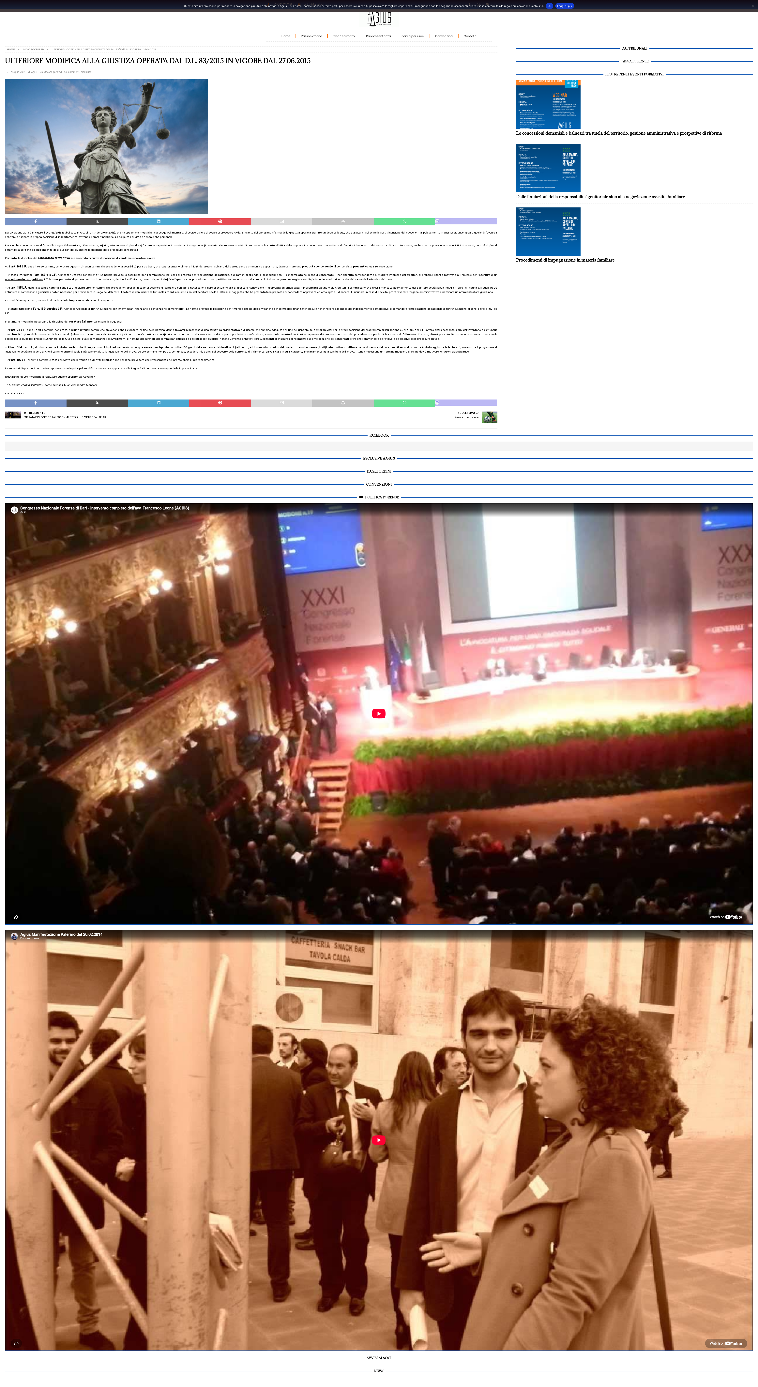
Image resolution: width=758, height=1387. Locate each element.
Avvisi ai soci (379, 1358)
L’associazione (311, 36)
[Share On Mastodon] (466, 221)
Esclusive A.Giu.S (379, 458)
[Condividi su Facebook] (36, 221)
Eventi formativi (344, 36)
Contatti (470, 36)
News (379, 1371)
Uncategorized (53, 72)
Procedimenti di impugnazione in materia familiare (565, 260)
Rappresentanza (378, 36)
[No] (753, 6)
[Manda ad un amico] (281, 221)
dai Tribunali (634, 48)
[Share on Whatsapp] (404, 221)
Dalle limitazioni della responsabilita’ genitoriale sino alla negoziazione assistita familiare (600, 196)
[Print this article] (343, 221)
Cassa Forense (635, 61)
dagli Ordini (379, 471)
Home (285, 36)
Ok (549, 6)
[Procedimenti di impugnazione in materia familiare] (634, 231)
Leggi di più (564, 6)
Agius (34, 72)
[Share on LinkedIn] (159, 221)
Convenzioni (444, 36)
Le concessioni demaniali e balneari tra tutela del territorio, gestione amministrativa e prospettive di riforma (619, 133)
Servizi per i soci (413, 36)
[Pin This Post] (220, 221)
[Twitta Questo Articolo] (97, 221)
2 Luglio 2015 (17, 72)
